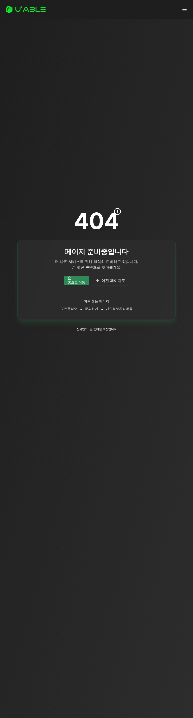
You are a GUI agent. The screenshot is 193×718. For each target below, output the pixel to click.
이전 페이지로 (113, 280)
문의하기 (91, 309)
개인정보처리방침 (119, 309)
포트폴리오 (69, 309)
